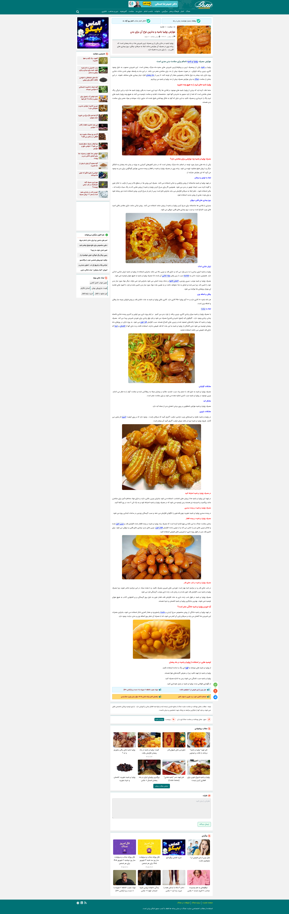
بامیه (203, 67)
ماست (162, 612)
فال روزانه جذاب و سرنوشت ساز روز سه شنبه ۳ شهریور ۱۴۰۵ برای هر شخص (149, 860)
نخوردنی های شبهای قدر (176, 749)
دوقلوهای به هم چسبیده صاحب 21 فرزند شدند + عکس (199, 889)
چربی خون (120, 523)
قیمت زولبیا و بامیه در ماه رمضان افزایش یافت (149, 751)
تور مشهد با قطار (101, 293)
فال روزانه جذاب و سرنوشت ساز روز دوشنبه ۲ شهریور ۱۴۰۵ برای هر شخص (124, 860)
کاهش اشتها (174, 281)
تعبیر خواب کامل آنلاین (98, 282)
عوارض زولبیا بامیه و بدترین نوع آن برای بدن (152, 32)
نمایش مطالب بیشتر (161, 786)
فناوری (104, 11)
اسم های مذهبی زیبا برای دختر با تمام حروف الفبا (93, 240)
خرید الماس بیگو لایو (174, 857)
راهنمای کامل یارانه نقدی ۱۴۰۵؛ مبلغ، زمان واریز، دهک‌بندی (139, 697)
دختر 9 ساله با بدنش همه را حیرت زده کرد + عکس (174, 889)
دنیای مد (139, 11)
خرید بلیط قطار (87, 293)
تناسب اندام (148, 11)
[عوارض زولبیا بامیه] (161, 130)
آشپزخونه (123, 11)
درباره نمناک (196, 902)
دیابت (203, 308)
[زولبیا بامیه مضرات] (161, 238)
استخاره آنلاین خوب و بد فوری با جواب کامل (192, 697)
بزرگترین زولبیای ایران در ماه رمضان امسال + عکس (149, 779)
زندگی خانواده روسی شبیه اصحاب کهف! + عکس (149, 889)
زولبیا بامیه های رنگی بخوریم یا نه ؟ (124, 751)
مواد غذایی (166, 275)
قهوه (186, 667)
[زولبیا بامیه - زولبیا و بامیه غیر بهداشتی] (161, 639)
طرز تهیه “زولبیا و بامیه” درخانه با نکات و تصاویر (198, 751)
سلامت (131, 11)
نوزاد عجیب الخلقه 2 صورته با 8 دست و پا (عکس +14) (141, 690)
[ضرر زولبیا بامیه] (161, 457)
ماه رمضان (150, 75)
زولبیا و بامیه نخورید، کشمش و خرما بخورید (124, 779)
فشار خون (159, 527)
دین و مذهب (113, 11)
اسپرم (124, 417)
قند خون (143, 322)
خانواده (157, 11)
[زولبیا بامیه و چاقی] (161, 557)
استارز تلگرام (85, 288)
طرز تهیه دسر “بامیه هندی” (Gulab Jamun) (174, 779)
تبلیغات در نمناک (183, 902)
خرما (116, 326)
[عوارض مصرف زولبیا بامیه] (161, 358)
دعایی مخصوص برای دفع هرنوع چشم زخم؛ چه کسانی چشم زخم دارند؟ (93, 245)
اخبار (182, 11)
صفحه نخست (207, 902)
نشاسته (186, 275)
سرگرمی (165, 11)
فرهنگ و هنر (174, 11)
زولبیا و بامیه (192, 61)
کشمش (122, 326)
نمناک (188, 11)
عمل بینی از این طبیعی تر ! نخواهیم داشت (192, 690)
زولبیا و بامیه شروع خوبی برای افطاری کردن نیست (198, 779)
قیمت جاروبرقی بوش (99, 288)
